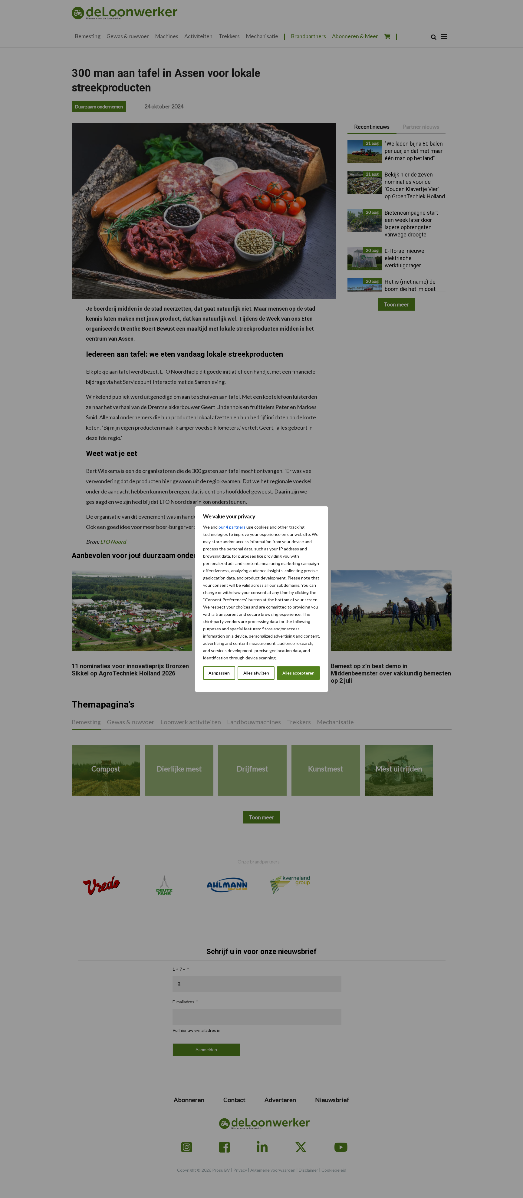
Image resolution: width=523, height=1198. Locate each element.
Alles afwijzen (256, 672)
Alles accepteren (298, 672)
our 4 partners (232, 527)
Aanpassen (219, 672)
